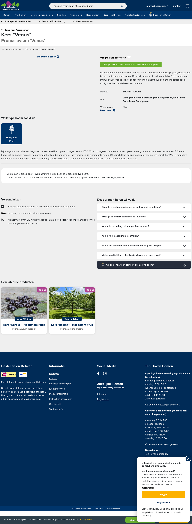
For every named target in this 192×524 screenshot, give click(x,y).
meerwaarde (148, 487)
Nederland (18, 21)
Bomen (6, 15)
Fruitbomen (20, 15)
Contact (177, 6)
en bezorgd (54, 21)
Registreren (103, 399)
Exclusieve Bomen (162, 15)
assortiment (84, 21)
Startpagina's (56, 409)
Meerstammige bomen (42, 15)
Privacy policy (86, 519)
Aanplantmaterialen (135, 15)
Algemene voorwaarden (81, 509)
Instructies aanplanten (60, 399)
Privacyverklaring (113, 509)
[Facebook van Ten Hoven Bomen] (100, 374)
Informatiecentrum (156, 6)
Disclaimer (99, 509)
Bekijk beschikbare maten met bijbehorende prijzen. (131, 64)
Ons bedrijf (55, 404)
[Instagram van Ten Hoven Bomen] (106, 374)
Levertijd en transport (60, 383)
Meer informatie (9, 382)
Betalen (53, 378)
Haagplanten (92, 15)
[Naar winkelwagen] (188, 6)
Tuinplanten (76, 15)
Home (5, 49)
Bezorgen (54, 373)
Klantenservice (57, 388)
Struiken (61, 15)
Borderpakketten (112, 15)
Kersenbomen (32, 49)
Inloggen (101, 394)
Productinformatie (58, 393)
